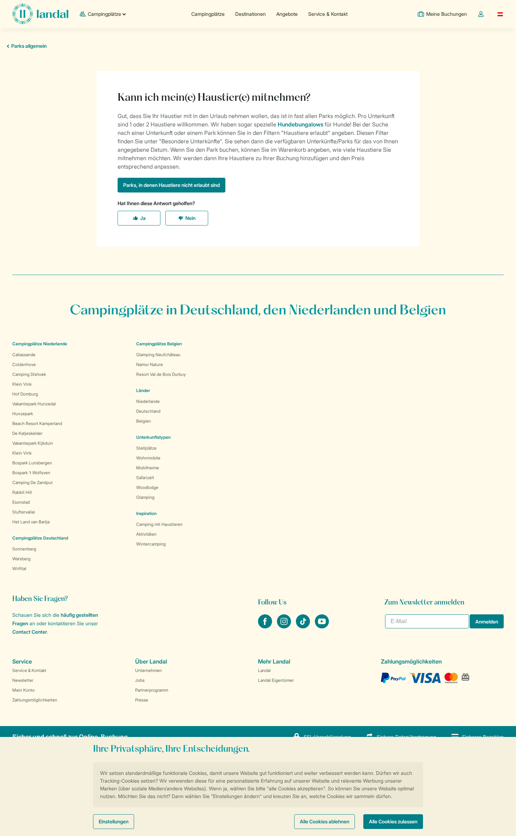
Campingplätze (208, 14)
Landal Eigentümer (276, 680)
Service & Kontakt (328, 14)
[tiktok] (303, 626)
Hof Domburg (25, 394)
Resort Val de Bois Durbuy (161, 374)
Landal (264, 670)
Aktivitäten (146, 534)
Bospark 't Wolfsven (31, 472)
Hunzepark (22, 413)
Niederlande (148, 401)
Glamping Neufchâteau (158, 354)
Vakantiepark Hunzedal (34, 403)
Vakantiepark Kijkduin (32, 443)
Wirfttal (19, 568)
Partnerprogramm (151, 690)
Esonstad (21, 502)
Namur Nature (149, 364)
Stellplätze (146, 448)
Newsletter (22, 680)
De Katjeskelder (27, 433)
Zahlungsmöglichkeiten (34, 700)
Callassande (23, 354)
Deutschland (148, 411)
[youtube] (322, 626)
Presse (141, 700)
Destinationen (250, 14)
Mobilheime (147, 467)
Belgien (143, 421)
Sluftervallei (23, 512)
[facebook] (265, 626)
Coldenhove (24, 364)
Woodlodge (147, 487)
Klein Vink (22, 384)
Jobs (140, 680)
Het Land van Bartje (31, 521)
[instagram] (284, 626)
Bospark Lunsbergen (32, 462)
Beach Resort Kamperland (37, 423)
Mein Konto (23, 690)
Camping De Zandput (32, 482)
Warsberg (21, 558)
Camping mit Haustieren (159, 524)
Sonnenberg (24, 548)
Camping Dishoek (29, 374)
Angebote (287, 14)
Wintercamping (151, 544)
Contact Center (29, 632)
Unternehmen (148, 670)
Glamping (145, 497)
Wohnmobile (148, 458)
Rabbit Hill (22, 492)
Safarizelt (145, 477)
